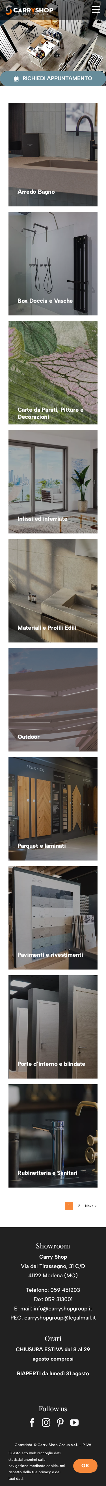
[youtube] (74, 1422)
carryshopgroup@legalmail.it (60, 1317)
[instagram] (46, 1422)
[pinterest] (60, 1422)
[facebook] (32, 1422)
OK (85, 1465)
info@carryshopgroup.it (63, 1308)
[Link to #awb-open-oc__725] (96, 9)
